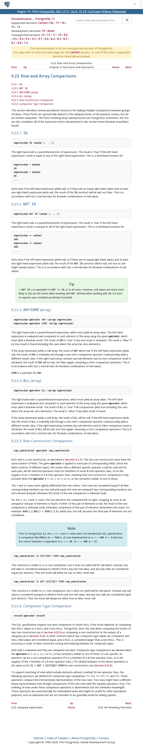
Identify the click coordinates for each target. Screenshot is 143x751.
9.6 (65, 35)
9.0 (46, 39)
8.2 (65, 39)
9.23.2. (19, 88)
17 (57, 23)
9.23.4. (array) (21, 96)
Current (43, 23)
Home (115, 67)
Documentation (21, 19)
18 (50, 23)
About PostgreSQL (84, 738)
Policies (39, 738)
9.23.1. (16, 84)
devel (50, 31)
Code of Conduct (58, 738)
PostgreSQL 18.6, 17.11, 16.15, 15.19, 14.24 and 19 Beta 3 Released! (82, 11)
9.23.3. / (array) (24, 92)
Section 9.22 (36, 636)
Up (25, 67)
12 (48, 35)
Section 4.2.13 (73, 459)
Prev (14, 67)
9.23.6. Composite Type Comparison (32, 104)
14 (18, 27)
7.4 (26, 43)
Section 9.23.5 (52, 632)
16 (63, 23)
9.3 (27, 39)
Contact (104, 738)
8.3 (59, 39)
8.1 (13, 43)
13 (42, 35)
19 (43, 31)
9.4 (21, 39)
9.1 (40, 39)
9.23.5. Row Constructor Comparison (32, 100)
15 (12, 27)
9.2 (34, 39)
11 (54, 35)
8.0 (19, 43)
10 (59, 35)
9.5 (15, 39)
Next (128, 67)
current (75, 52)
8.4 (53, 39)
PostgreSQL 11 (45, 19)
